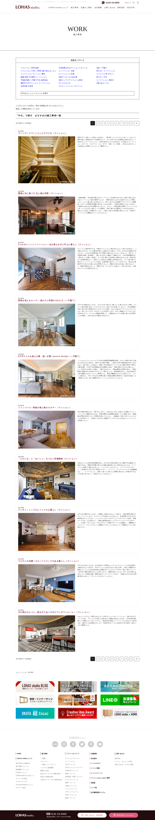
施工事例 (74, 7)
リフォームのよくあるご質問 (100, 778)
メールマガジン (96, 763)
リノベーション (70, 761)
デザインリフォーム (71, 792)
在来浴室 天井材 (27, 86)
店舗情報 (94, 753)
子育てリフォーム (71, 795)
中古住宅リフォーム (71, 770)
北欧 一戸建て (101, 68)
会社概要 (98, 7)
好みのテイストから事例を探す (50, 774)
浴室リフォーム (70, 782)
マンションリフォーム (72, 758)
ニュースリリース (97, 773)
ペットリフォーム (71, 789)
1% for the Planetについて (24, 785)
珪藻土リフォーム (71, 786)
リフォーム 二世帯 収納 (30, 68)
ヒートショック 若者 (66, 74)
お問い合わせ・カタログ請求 (124, 764)
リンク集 (94, 787)
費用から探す (44, 771)
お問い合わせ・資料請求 (114, 7)
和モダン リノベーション (106, 71)
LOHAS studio (28, 7)
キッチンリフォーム (71, 779)
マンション (44, 761)
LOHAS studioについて (58, 7)
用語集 (93, 783)
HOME (19, 753)
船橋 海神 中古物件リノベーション (34, 77)
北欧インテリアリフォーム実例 (70, 80)
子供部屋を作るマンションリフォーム (73, 68)
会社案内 (94, 758)
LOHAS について (21, 772)
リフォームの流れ (21, 778)
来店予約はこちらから (123, 815)
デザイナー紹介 (21, 788)
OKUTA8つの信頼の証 (23, 763)
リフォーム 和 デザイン (105, 74)
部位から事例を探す (47, 777)
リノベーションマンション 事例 (33, 74)
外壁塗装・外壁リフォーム (74, 776)
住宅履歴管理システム (98, 792)
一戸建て (43, 758)
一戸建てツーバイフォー (48, 764)
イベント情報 (95, 768)
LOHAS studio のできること (25, 775)
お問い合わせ (120, 753)
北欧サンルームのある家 (68, 77)
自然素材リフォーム (22, 769)
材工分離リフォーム (22, 766)
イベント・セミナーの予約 (123, 761)
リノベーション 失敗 (66, 71)
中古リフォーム (70, 764)
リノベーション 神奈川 (105, 80)
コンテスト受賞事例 (47, 768)
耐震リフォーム (70, 773)
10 (136, 123)
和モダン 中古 (101, 77)
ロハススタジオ (64, 83)
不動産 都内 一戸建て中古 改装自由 (34, 80)
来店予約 (131, 7)
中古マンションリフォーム (74, 767)
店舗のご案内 (86, 7)
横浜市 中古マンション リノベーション (35, 83)
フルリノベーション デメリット (71, 86)
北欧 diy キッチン (103, 83)
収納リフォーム (70, 798)
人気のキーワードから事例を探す (51, 780)
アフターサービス (21, 781)
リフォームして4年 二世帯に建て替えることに (38, 71)
